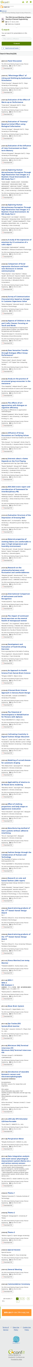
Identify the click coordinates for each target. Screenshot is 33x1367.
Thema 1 (11, 1193)
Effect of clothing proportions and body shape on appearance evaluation (14, 806)
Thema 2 (11, 1212)
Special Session (14, 1250)
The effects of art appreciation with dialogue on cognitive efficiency (14, 405)
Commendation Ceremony (19, 1284)
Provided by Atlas (16, 1359)
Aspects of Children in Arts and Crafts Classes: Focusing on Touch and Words (15, 323)
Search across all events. (12, 48)
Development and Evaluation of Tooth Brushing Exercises (13, 646)
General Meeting (15, 1269)
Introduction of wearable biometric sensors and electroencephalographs (15, 1074)
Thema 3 (11, 1232)
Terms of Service (6, 1328)
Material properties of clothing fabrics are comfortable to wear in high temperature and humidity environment (16, 542)
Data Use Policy (16, 1328)
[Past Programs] (23, 2)
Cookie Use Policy (27, 1328)
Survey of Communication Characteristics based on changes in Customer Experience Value (15, 298)
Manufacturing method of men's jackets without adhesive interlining (15, 830)
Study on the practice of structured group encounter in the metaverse (16, 381)
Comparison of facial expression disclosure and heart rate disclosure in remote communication (14, 267)
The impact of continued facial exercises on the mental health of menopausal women (14, 618)
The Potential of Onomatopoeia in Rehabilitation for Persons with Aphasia (15, 714)
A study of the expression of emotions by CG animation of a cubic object (16, 242)
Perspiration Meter (16, 1139)
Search (6, 30)
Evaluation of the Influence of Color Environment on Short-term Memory (16, 147)
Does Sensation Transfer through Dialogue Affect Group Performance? (14, 352)
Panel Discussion (15, 61)
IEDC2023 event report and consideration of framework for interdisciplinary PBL (15, 489)
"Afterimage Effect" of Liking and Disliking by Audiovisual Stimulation (16, 77)
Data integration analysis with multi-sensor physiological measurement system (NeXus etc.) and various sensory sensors (16, 1159)
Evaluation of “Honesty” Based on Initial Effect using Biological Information (14, 123)
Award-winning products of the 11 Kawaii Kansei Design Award (15, 910)
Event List (4, 11)
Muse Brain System (16, 1006)
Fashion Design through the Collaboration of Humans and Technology (16, 854)
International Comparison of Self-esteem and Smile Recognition (15, 596)
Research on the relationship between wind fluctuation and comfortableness (15, 569)
